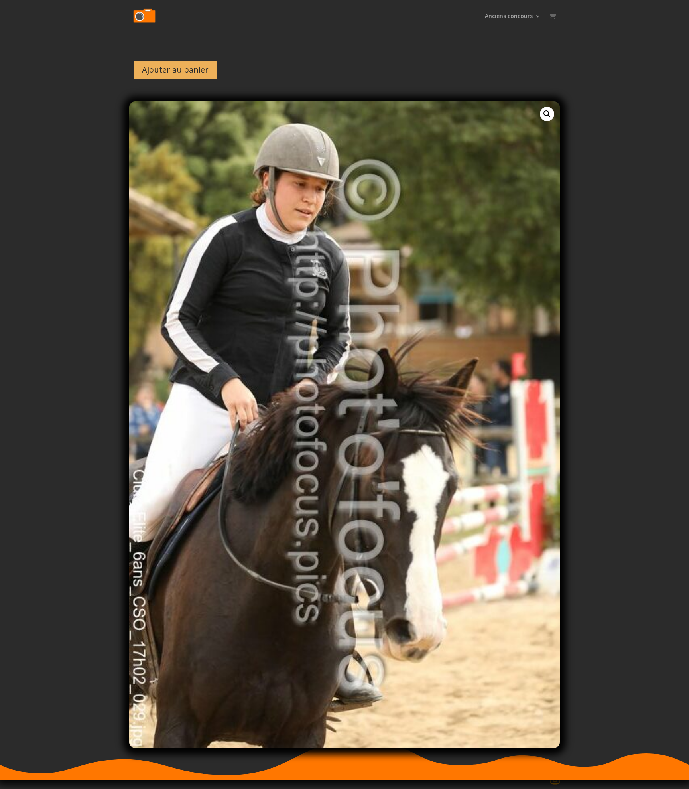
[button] (547, 114)
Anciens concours (509, 16)
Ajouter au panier (175, 69)
